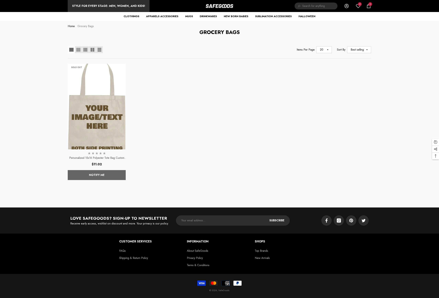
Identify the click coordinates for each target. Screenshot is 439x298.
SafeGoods (223, 290)
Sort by (341, 50)
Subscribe (276, 220)
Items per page (306, 50)
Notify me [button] (97, 175)
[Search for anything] (316, 6)
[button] (368, 6)
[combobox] (319, 6)
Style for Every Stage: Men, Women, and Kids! (108, 6)
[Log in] (346, 6)
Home (71, 26)
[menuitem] (109, 6)
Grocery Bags (86, 26)
